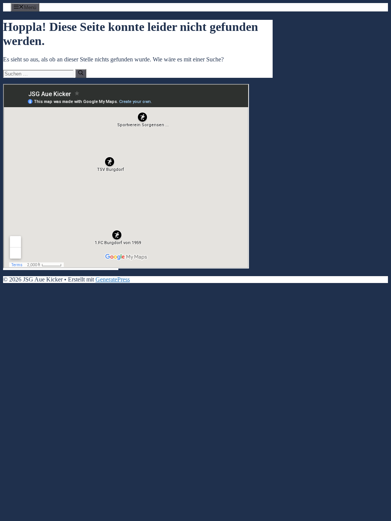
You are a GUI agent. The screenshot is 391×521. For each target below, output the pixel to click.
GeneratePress (112, 279)
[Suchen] (80, 73)
